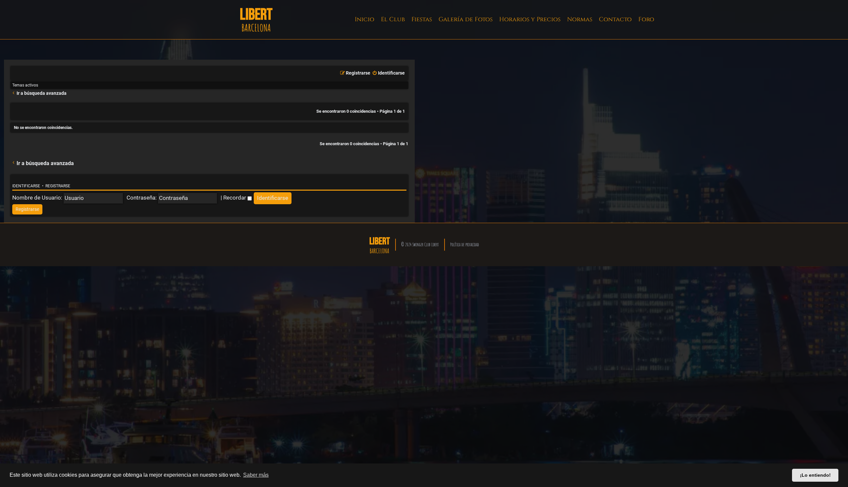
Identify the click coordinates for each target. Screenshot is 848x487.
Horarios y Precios (529, 19)
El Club (393, 19)
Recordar (235, 197)
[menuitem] (388, 73)
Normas (579, 19)
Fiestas (421, 19)
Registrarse (57, 186)
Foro (646, 19)
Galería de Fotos (466, 19)
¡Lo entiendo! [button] (815, 475)
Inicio (364, 19)
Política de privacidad (464, 244)
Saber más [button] (256, 475)
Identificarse (26, 186)
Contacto (615, 19)
